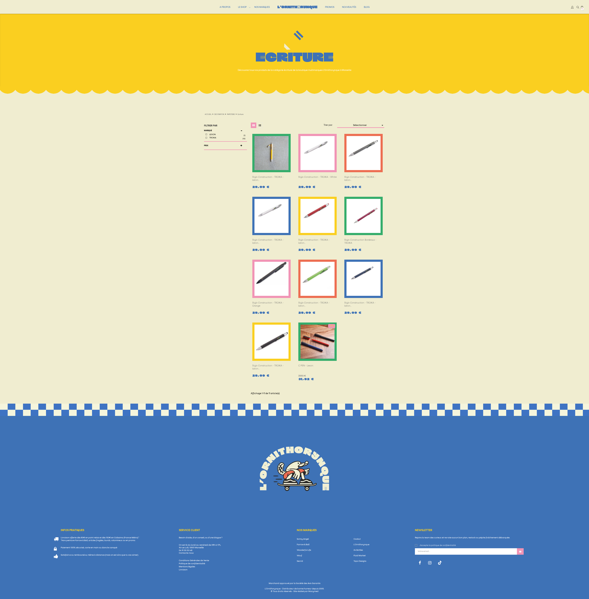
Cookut (357, 539)
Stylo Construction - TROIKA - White (317, 177)
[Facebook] (419, 562)
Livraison (183, 570)
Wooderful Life (304, 550)
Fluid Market (360, 556)
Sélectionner (368, 125)
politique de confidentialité (443, 545)
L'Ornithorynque (361, 545)
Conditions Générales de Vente (194, 561)
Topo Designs (360, 561)
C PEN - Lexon (305, 366)
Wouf (299, 556)
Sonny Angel (303, 539)
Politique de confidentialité (192, 564)
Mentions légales (187, 567)
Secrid (300, 561)
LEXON (227, 135)
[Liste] (260, 125)
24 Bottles (358, 550)
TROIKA (227, 138)
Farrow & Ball (303, 545)
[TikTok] (439, 562)
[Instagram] (429, 562)
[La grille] (253, 125)
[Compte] (572, 8)
